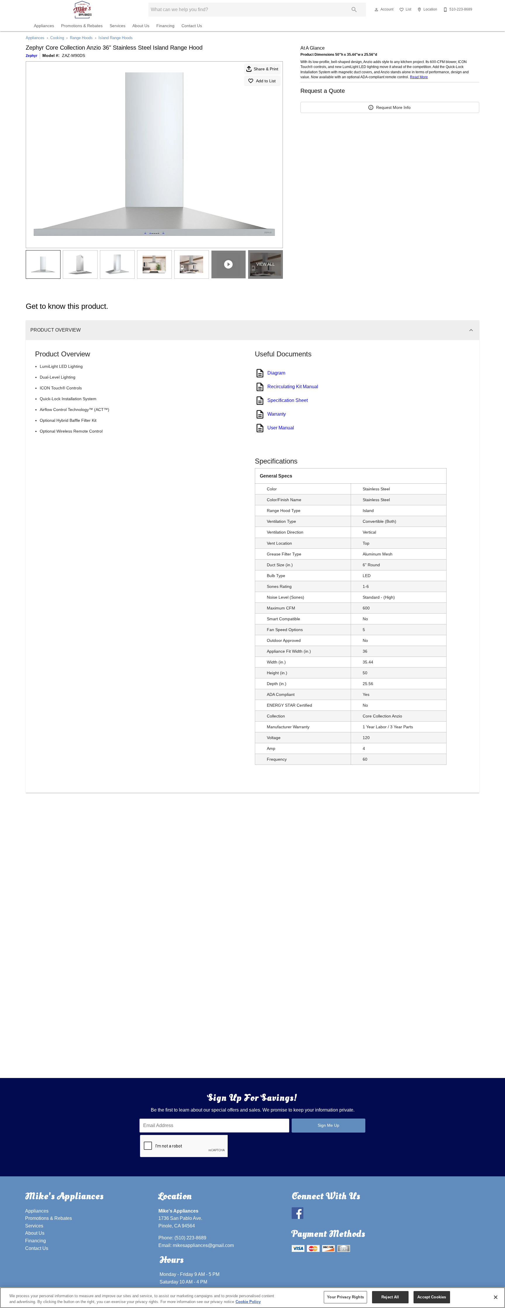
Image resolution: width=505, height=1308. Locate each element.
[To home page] (82, 9)
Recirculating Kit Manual (292, 386)
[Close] (495, 1297)
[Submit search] (354, 9)
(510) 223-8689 (190, 1237)
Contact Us (191, 26)
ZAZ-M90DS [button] (73, 55)
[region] (252, 1297)
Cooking (57, 38)
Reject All (390, 1297)
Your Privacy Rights (345, 1297)
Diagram (276, 372)
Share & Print (266, 69)
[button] (376, 9)
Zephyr (31, 56)
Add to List (266, 81)
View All (265, 264)
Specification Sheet (287, 400)
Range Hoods (81, 38)
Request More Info (393, 107)
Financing (165, 26)
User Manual (280, 427)
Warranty (276, 414)
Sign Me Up (328, 1125)
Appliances (44, 26)
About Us (140, 26)
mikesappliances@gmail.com (203, 1245)
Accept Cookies (431, 1297)
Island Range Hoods (115, 38)
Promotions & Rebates (82, 26)
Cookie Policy (248, 1302)
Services (117, 26)
